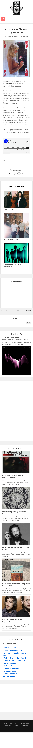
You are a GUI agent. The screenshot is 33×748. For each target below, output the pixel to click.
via (4, 160)
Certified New (24, 723)
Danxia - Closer (10, 648)
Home (17, 310)
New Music (13, 723)
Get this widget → (10, 676)
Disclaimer (24, 726)
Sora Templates (16, 742)
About (16, 726)
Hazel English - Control (13, 650)
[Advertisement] (16, 411)
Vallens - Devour (10, 666)
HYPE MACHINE (9, 643)
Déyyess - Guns (10, 671)
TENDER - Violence (11, 668)
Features (8, 726)
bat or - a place (10, 663)
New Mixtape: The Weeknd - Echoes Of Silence (14, 477)
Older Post (29, 310)
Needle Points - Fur (11, 674)
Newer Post (4, 310)
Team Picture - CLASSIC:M (14, 660)
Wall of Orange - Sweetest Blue (16, 658)
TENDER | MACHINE (10, 337)
